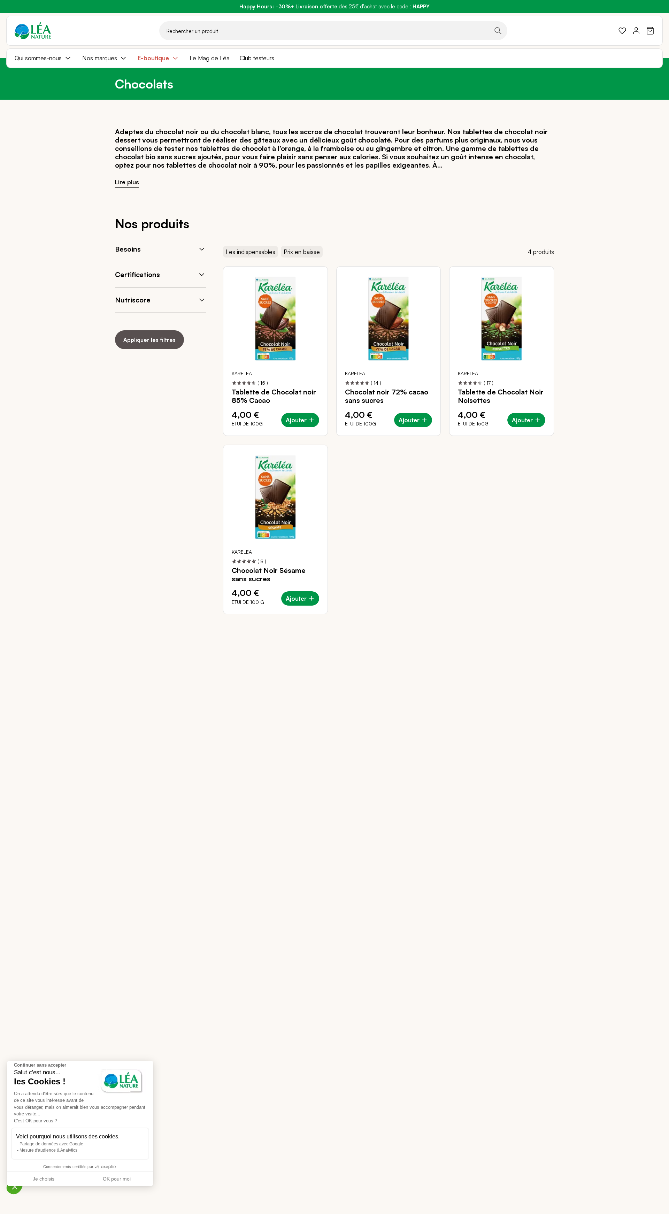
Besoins (128, 249)
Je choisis (43, 1179)
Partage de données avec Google (51, 1144)
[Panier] (650, 31)
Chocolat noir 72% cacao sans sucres (386, 396)
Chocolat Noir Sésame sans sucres (269, 574)
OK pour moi (117, 1179)
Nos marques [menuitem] (99, 58)
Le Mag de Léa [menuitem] (210, 58)
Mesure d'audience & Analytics (48, 1150)
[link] (622, 31)
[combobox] (333, 30)
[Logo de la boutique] (33, 30)
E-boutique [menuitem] (153, 58)
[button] (14, 1186)
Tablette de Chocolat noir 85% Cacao (274, 396)
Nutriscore (133, 299)
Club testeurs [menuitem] (257, 58)
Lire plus (127, 182)
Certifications (137, 274)
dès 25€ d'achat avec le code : (334, 6)
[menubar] (334, 58)
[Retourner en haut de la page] (648, 619)
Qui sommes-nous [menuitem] (38, 58)
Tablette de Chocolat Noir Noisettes (501, 396)
